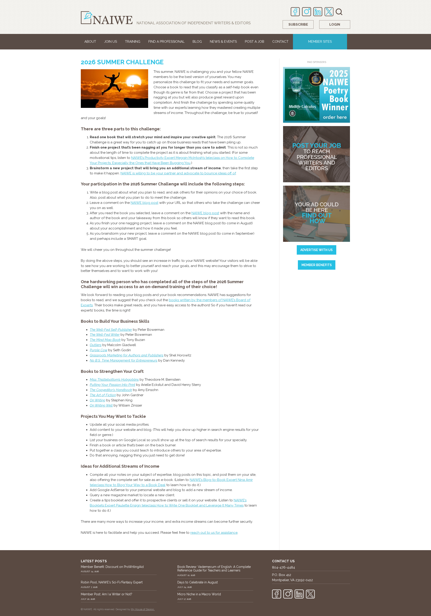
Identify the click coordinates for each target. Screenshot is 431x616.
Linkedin (317, 11)
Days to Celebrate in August (197, 582)
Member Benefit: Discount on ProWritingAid (112, 567)
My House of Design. (143, 609)
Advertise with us (316, 250)
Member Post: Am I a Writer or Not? (106, 594)
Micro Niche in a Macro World (199, 594)
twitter (329, 11)
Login (334, 24)
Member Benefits (316, 265)
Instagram (306, 11)
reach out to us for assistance (213, 533)
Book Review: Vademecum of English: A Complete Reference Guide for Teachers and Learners (214, 568)
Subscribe (298, 24)
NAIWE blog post (144, 203)
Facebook (295, 11)
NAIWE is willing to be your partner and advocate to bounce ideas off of (178, 173)
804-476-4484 (283, 567)
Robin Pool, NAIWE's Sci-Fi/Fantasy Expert (112, 582)
